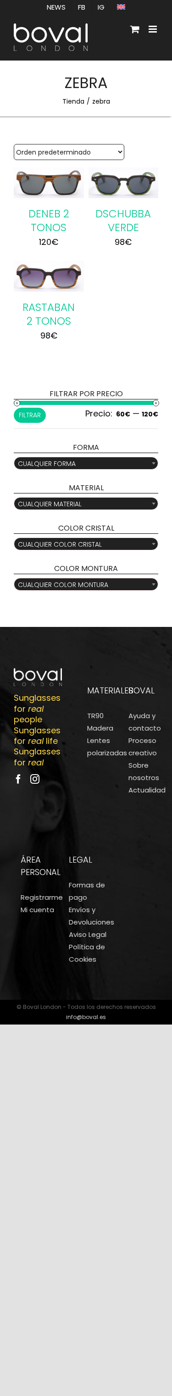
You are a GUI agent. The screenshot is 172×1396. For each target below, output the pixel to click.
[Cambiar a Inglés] (121, 7)
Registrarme (42, 897)
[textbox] (86, 463)
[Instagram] (34, 779)
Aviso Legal (87, 934)
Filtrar (30, 415)
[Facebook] (18, 779)
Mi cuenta (37, 909)
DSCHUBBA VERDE (123, 220)
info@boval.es (86, 1017)
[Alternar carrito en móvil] (134, 29)
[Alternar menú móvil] (153, 29)
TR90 (95, 715)
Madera (100, 728)
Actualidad (147, 790)
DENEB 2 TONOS (48, 220)
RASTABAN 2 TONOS (48, 314)
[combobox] (86, 463)
